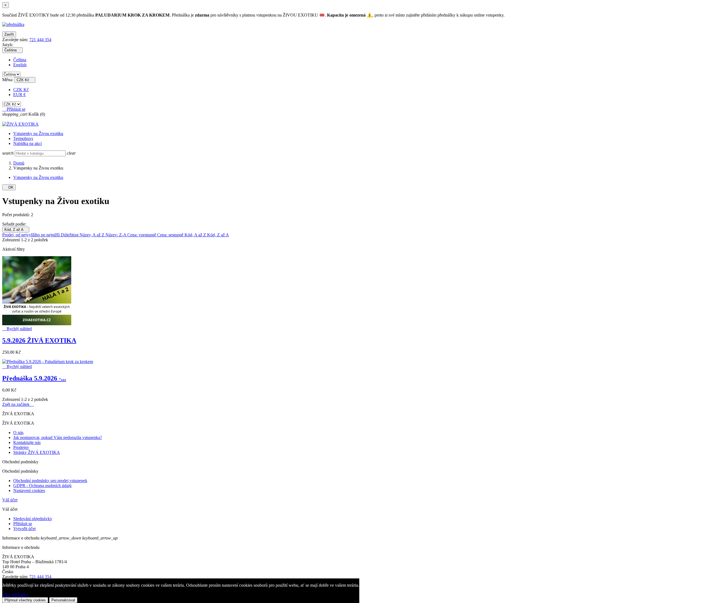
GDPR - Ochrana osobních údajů (42, 485)
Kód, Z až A (15, 230)
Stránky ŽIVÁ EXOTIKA (36, 452)
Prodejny (21, 447)
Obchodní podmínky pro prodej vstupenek (50, 480)
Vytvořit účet (24, 528)
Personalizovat (63, 600)
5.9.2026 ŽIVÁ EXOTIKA (39, 340)
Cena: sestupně (170, 234)
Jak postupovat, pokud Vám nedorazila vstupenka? (57, 437)
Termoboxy (23, 138)
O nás (18, 432)
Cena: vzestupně (142, 234)
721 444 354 (40, 39)
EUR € (19, 94)
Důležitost (70, 234)
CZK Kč (21, 89)
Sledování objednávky (32, 518)
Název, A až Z (92, 234)
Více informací (15, 594)
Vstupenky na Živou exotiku (38, 133)
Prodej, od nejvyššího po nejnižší (31, 234)
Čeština (19, 59)
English (20, 64)
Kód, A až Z (195, 234)
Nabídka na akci (27, 143)
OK (9, 187)
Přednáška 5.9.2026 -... (34, 378)
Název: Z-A (116, 234)
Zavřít (9, 34)
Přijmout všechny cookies (25, 600)
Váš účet (9, 500)
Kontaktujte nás (27, 442)
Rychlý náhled (17, 328)
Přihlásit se (22, 523)
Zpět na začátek (18, 404)
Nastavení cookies (29, 490)
